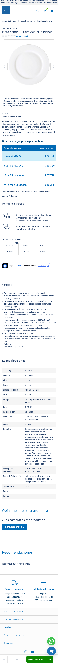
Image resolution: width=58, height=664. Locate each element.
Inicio (4, 21)
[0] (44, 11)
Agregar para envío (39, 659)
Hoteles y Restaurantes (26, 21)
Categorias (12, 21)
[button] (25, 93)
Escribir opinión (22, 36)
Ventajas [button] (7, 284)
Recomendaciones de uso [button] (16, 563)
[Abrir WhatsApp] (51, 641)
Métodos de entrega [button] (13, 203)
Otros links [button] (8, 643)
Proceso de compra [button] (13, 619)
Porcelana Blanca (43, 21)
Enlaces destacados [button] (13, 635)
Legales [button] (7, 627)
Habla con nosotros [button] (13, 611)
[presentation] (4, 66)
